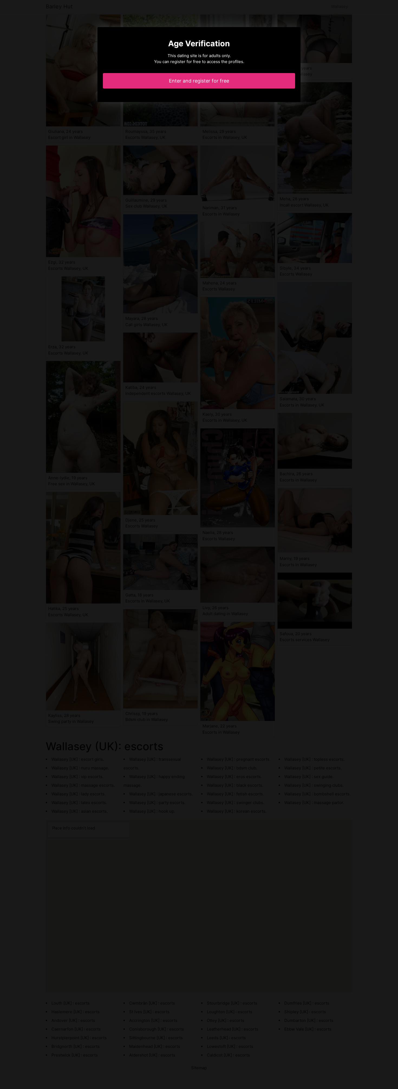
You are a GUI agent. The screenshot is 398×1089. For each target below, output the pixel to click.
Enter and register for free (199, 81)
